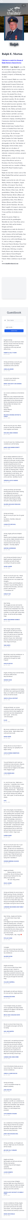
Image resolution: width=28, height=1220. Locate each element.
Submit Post (14, 330)
